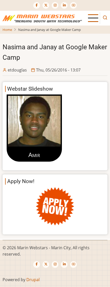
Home (7, 29)
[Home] (43, 17)
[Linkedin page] (64, 5)
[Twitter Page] (46, 5)
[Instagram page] (55, 5)
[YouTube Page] (73, 5)
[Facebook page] (36, 5)
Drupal (33, 279)
